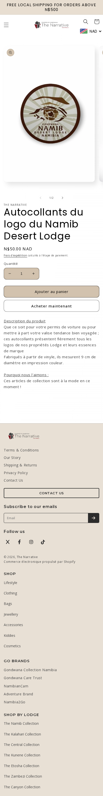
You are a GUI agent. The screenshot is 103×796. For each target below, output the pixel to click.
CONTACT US (51, 493)
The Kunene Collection (22, 755)
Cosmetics (12, 646)
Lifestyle (10, 582)
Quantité (11, 263)
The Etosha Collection (21, 765)
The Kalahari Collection (22, 734)
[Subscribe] (93, 518)
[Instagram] (31, 542)
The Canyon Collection (22, 787)
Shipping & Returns (20, 465)
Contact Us (13, 480)
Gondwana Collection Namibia (30, 669)
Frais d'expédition (15, 255)
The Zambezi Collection (23, 776)
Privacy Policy (16, 472)
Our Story (12, 457)
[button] (6, 24)
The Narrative (27, 557)
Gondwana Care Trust (23, 677)
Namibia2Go (15, 702)
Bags (8, 603)
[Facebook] (20, 542)
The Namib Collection (21, 723)
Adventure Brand (18, 694)
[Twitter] (8, 542)
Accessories (13, 624)
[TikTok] (43, 542)
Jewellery (11, 614)
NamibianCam (16, 686)
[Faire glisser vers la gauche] (40, 197)
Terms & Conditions (21, 450)
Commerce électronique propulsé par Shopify (39, 562)
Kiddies (9, 635)
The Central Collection (22, 744)
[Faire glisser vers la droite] (62, 197)
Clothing (10, 593)
